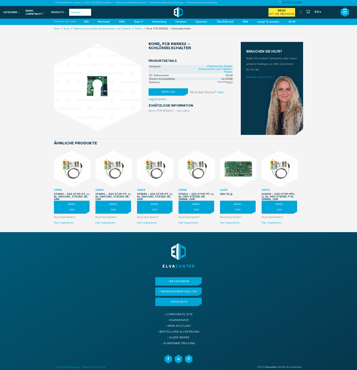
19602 (72, 195)
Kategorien (179, 281)
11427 (226, 192)
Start (57, 28)
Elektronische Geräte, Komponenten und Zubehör (102, 28)
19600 (113, 195)
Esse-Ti (138, 21)
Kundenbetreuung (179, 343)
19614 (278, 195)
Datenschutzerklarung (93, 367)
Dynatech (201, 21)
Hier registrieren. (64, 223)
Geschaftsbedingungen (68, 367)
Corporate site (179, 314)
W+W (292, 21)
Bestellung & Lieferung (180, 332)
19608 (196, 195)
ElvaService (179, 320)
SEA (86, 21)
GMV (245, 21)
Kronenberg (159, 21)
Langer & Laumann (268, 21)
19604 (155, 195)
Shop (66, 28)
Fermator (181, 21)
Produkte (179, 302)
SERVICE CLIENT (292, 2)
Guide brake (179, 337)
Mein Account (179, 326)
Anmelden (168, 92)
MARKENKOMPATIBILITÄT (179, 291)
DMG (122, 21)
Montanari (104, 21)
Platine (138, 28)
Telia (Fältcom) (224, 21)
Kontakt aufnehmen (259, 77)
